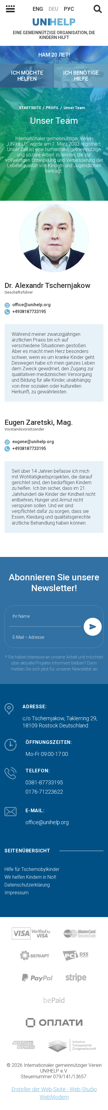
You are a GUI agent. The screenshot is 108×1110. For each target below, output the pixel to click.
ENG (38, 9)
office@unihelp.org (31, 304)
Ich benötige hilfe (81, 76)
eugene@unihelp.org (33, 441)
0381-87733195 (44, 782)
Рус (69, 9)
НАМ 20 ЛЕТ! (54, 55)
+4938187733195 (29, 311)
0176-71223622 (44, 792)
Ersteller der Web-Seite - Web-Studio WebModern (54, 1093)
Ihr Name (21, 616)
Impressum (16, 892)
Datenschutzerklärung (27, 885)
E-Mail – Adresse (28, 637)
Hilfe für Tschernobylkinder (31, 869)
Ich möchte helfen (27, 76)
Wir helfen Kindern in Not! (30, 877)
